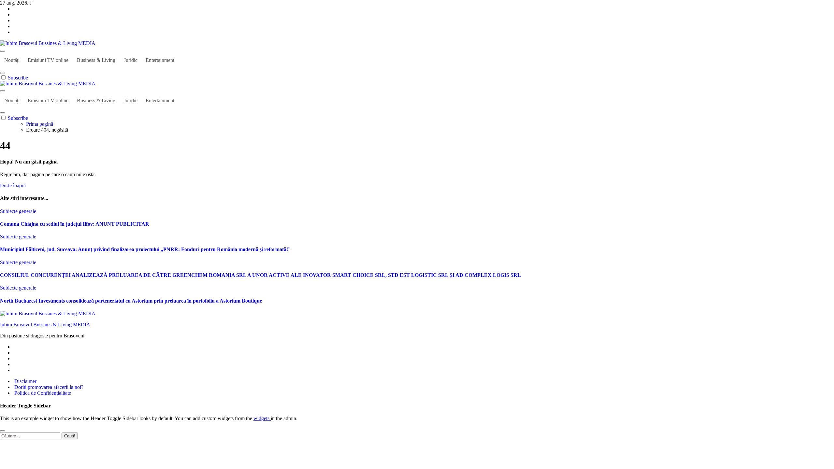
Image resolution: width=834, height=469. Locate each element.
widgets (262, 418)
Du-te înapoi (13, 185)
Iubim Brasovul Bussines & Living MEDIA (45, 324)
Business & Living (96, 60)
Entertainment (160, 60)
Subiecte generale (18, 211)
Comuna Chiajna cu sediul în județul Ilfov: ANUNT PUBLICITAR (74, 224)
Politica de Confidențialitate (42, 393)
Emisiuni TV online (48, 60)
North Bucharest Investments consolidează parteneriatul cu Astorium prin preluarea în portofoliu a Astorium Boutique (131, 301)
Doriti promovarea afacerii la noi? (48, 387)
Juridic (130, 60)
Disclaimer (24, 381)
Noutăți (12, 60)
